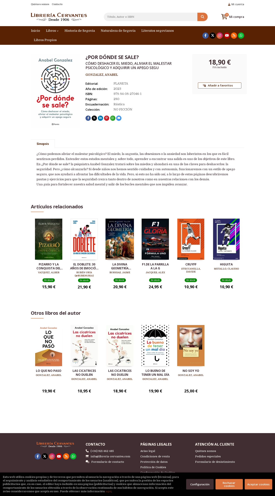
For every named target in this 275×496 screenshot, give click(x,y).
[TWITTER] (213, 35)
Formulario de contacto (107, 461)
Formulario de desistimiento (215, 461)
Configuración (200, 484)
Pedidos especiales (208, 456)
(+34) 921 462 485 (102, 451)
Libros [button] (51, 30)
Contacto (57, 4)
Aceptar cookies (258, 484)
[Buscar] (202, 17)
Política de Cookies (153, 467)
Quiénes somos (40, 4)
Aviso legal (147, 451)
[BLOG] (234, 35)
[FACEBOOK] (205, 35)
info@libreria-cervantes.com (110, 456)
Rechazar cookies (229, 484)
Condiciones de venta (155, 456)
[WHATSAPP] (241, 35)
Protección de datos (154, 461)
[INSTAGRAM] (220, 35)
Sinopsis (43, 144)
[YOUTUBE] (227, 35)
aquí (108, 491)
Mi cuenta (237, 4)
